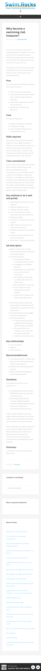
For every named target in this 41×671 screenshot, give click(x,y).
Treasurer (17, 464)
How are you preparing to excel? (17, 558)
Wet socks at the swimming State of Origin (20, 628)
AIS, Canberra (11, 633)
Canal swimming (11, 638)
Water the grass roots (13, 598)
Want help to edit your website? (17, 532)
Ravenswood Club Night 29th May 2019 (19, 569)
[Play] (33, 667)
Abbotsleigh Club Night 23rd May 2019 (19, 574)
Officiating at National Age (15, 602)
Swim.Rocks (20, 6)
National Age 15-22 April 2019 (16, 579)
